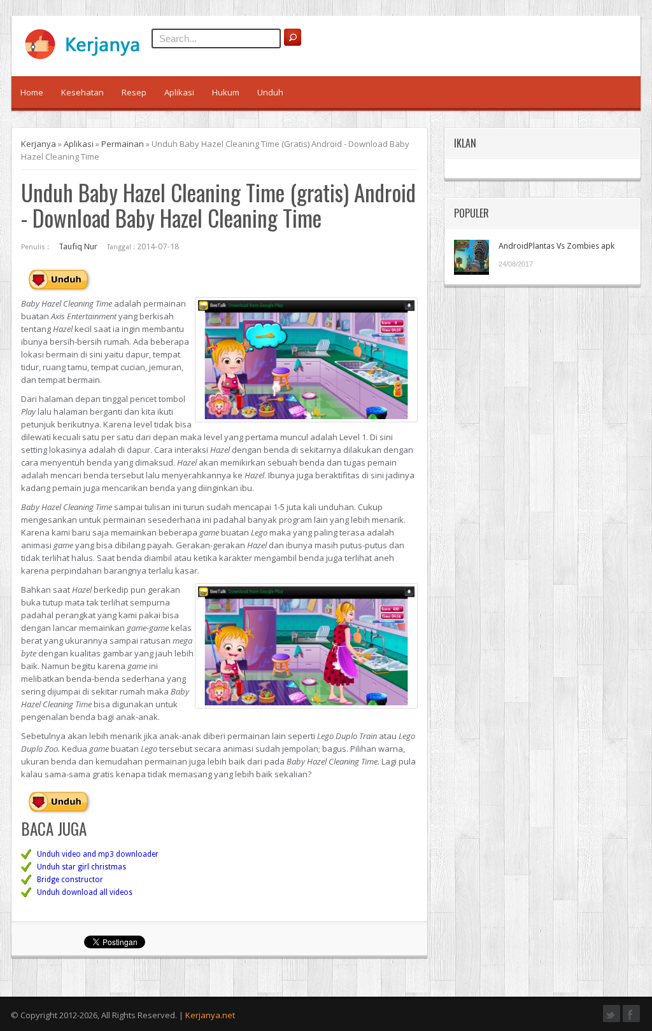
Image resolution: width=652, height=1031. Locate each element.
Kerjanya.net (210, 1015)
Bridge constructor (70, 879)
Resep (134, 92)
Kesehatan (82, 92)
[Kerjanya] (88, 56)
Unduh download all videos (84, 892)
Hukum (225, 92)
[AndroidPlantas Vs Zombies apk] (471, 257)
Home (31, 92)
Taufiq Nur (78, 246)
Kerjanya (38, 143)
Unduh (270, 92)
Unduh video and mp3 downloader (98, 854)
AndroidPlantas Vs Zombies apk (556, 246)
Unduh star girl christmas (81, 866)
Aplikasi (179, 92)
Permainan (122, 143)
